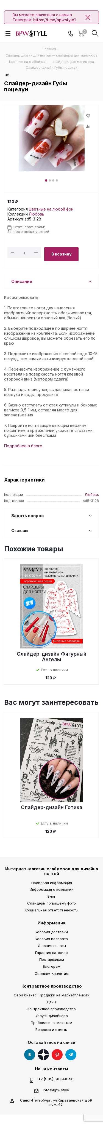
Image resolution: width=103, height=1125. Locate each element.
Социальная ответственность (51, 910)
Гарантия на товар (51, 952)
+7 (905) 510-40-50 (56, 1079)
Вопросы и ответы (51, 1029)
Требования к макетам (51, 1022)
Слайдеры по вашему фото (51, 903)
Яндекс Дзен (43, 1054)
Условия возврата (51, 939)
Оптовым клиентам (52, 973)
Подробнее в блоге (23, 445)
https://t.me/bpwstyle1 (54, 19)
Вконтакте (29, 1054)
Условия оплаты (51, 945)
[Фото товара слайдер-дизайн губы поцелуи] (51, 138)
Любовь (36, 214)
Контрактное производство (51, 986)
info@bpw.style (56, 1090)
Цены (51, 1002)
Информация (51, 922)
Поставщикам (51, 959)
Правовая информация (51, 883)
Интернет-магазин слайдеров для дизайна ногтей (51, 871)
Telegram (70, 1054)
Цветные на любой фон (51, 209)
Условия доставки (51, 932)
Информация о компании (52, 889)
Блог (52, 896)
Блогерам (51, 966)
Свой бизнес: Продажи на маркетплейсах (51, 995)
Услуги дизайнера (51, 1016)
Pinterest (57, 1054)
